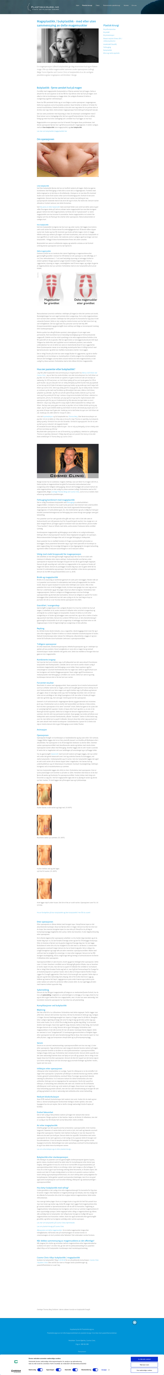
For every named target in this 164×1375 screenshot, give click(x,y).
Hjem (77, 5)
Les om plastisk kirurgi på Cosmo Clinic (50, 1226)
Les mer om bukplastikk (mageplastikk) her (52, 131)
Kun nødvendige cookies (144, 1370)
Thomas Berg (73, 416)
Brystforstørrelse (109, 29)
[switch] (58, 1369)
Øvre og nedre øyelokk (111, 53)
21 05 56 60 (61, 1260)
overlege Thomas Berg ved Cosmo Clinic (65, 492)
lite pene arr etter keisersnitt (50, 207)
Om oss (134, 5)
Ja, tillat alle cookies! (144, 1359)
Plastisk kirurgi (87, 5)
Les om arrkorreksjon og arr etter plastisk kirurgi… (54, 1149)
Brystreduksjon (108, 35)
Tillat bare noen (144, 1365)
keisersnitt (54, 754)
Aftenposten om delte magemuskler (49, 1230)
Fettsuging (107, 47)
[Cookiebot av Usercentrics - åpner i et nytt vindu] (16, 1371)
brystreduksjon (48, 416)
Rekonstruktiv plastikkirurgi (111, 5)
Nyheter (126, 5)
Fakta (97, 5)
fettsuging (70, 502)
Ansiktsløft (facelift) (110, 44)
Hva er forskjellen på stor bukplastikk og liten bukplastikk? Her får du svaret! (63, 912)
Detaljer (104, 1370)
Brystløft (106, 32)
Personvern (82, 1352)
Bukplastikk (107, 50)
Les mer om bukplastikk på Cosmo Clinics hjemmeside (56, 1223)
